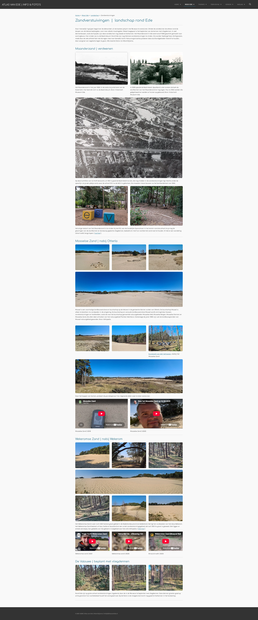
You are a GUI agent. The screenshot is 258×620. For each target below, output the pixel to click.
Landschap (95, 15)
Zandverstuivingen (108, 15)
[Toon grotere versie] (101, 68)
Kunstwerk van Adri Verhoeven (160, 354)
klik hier (141, 529)
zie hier (97, 233)
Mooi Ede (85, 15)
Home (77, 15)
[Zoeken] (250, 4)
